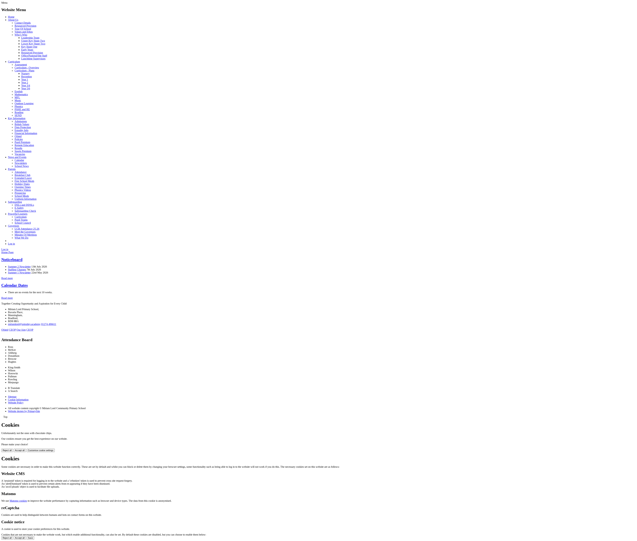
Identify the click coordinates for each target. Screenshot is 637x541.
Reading (19, 112)
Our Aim (21, 329)
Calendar (19, 160)
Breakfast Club (22, 175)
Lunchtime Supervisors (33, 58)
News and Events (17, 157)
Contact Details (23, 22)
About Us (13, 19)
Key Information (16, 118)
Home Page (7, 252)
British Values (22, 124)
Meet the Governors (25, 231)
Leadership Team (30, 37)
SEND (18, 115)
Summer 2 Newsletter (19, 266)
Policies (19, 139)
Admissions (21, 121)
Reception (26, 76)
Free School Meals (24, 181)
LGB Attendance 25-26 (27, 228)
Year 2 (24, 82)
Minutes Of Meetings (26, 234)
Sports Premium (23, 151)
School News (22, 166)
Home (11, 16)
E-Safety (19, 207)
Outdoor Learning (24, 103)
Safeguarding (15, 202)
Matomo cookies (18, 500)
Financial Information (26, 133)
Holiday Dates (22, 184)
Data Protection (23, 127)
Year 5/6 (25, 88)
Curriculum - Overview (27, 67)
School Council (23, 222)
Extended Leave (23, 178)
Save (30, 538)
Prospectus (20, 193)
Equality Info (21, 130)
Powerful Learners (17, 213)
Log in (11, 243)
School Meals (22, 196)
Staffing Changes (17, 269)
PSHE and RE (22, 109)
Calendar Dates (14, 285)
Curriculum (14, 61)
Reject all (7, 450)
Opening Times (23, 187)
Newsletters (21, 163)
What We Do (21, 237)
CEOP (12, 329)
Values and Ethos (24, 31)
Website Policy (16, 402)
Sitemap (12, 396)
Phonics (19, 106)
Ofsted (18, 136)
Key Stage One (29, 46)
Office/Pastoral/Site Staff (34, 55)
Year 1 (24, 79)
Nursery (25, 73)
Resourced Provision (25, 25)
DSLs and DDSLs (24, 204)
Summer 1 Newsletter (19, 272)
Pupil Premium (22, 142)
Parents (12, 169)
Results (18, 148)
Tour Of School (23, 28)
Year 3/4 (25, 85)
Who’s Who (21, 34)
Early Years (27, 49)
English (19, 91)
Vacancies (20, 154)
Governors (13, 225)
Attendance (21, 172)
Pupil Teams (21, 219)
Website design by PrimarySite (24, 411)
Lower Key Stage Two (33, 43)
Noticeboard (11, 259)
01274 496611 (48, 324)
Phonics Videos (23, 190)
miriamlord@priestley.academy (24, 324)
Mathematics (21, 94)
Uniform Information (25, 199)
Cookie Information (18, 399)
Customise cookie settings (40, 450)
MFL (17, 97)
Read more (7, 278)
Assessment (21, 64)
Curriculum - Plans (24, 70)
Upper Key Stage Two (33, 40)
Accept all (20, 450)
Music (18, 100)
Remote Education (24, 145)
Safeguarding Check (25, 210)
